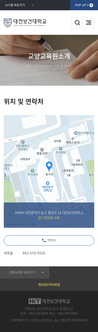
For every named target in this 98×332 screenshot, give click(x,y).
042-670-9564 (68, 313)
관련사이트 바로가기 (22, 272)
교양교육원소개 (42, 66)
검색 (77, 22)
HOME (28, 65)
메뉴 (88, 22)
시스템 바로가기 (15, 5)
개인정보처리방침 (49, 284)
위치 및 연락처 (63, 66)
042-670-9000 (38, 313)
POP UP (82, 5)
